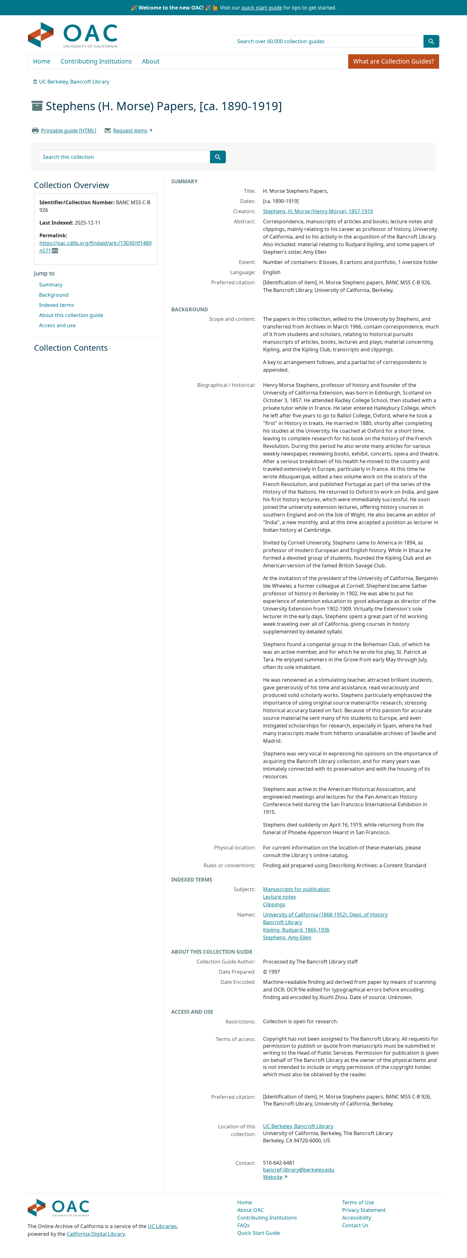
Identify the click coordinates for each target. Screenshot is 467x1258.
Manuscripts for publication (296, 889)
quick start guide (261, 7)
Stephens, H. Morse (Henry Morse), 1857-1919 (318, 211)
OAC (73, 35)
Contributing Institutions (96, 61)
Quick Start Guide (258, 1232)
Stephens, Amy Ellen (287, 937)
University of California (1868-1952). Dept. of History (325, 914)
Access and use (57, 325)
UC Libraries (162, 1226)
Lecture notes (279, 896)
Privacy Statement (364, 1210)
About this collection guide (71, 315)
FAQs (243, 1225)
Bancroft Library (282, 922)
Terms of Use (358, 1202)
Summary (50, 284)
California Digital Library (96, 1233)
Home (42, 61)
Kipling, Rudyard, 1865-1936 (296, 929)
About (150, 61)
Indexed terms (56, 304)
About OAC (250, 1210)
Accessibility (356, 1217)
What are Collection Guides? (393, 61)
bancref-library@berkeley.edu (298, 1169)
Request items (130, 130)
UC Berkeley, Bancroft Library (74, 81)
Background (54, 294)
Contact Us (355, 1225)
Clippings (274, 904)
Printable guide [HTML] (68, 130)
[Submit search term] (431, 41)
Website (272, 1176)
